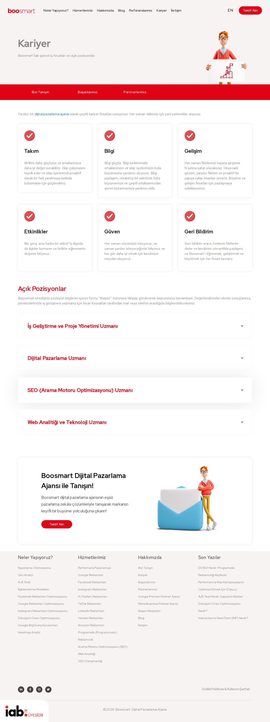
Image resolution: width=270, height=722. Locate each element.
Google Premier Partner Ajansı (159, 596)
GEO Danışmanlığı (90, 661)
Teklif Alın (250, 10)
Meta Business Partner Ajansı (158, 604)
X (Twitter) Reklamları (92, 596)
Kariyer (162, 10)
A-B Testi (24, 582)
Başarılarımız (88, 92)
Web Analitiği (86, 654)
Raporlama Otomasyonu (34, 568)
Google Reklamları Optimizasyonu (41, 604)
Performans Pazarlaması (94, 568)
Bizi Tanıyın (40, 92)
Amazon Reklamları (91, 625)
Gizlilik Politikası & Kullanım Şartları (226, 689)
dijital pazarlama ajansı (52, 114)
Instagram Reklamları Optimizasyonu (43, 611)
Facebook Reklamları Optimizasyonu (42, 596)
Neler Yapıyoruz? (56, 10)
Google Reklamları (90, 575)
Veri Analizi (25, 575)
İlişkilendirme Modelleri (33, 589)
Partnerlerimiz (135, 92)
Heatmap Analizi (29, 632)
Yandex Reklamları (90, 618)
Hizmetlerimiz (83, 10)
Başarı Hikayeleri (149, 611)
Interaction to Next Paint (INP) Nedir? (223, 618)
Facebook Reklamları (92, 582)
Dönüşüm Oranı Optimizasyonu (39, 618)
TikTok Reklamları (89, 604)
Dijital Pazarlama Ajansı (149, 709)
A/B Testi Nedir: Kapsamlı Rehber (220, 596)
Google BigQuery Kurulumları (38, 625)
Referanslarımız (140, 10)
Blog (121, 10)
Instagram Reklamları (92, 589)
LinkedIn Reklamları (91, 611)
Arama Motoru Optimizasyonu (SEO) (102, 647)
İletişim (176, 10)
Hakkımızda (105, 10)
